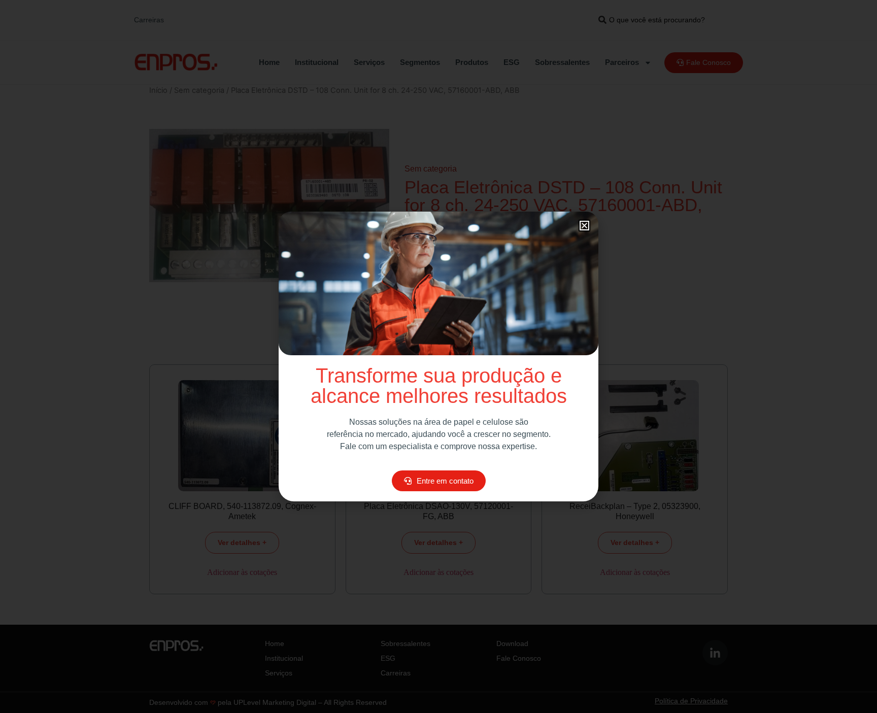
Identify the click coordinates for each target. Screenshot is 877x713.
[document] (438, 356)
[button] (584, 225)
